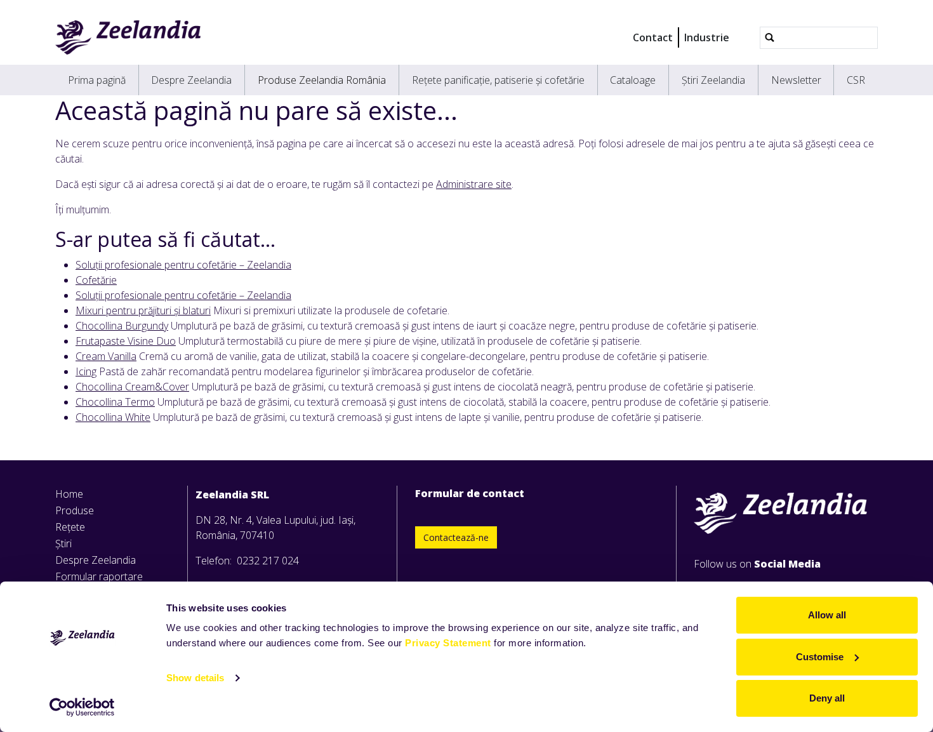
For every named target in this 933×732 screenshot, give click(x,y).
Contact (653, 37)
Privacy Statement (448, 642)
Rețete (70, 527)
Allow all (827, 614)
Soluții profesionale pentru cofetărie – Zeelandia (183, 265)
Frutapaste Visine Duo (126, 341)
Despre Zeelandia (191, 80)
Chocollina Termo (115, 402)
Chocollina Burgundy (122, 326)
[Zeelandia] (128, 37)
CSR (856, 80)
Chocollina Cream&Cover (132, 387)
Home (69, 494)
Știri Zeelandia (713, 80)
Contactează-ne (456, 537)
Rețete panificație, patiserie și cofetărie (498, 80)
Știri (63, 543)
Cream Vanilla (106, 356)
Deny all (827, 698)
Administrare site (474, 184)
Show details (195, 677)
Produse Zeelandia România (322, 80)
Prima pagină (97, 80)
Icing (86, 371)
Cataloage (633, 80)
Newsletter (796, 80)
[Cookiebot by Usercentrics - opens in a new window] (82, 707)
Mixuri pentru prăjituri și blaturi (143, 310)
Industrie (706, 37)
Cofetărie (96, 280)
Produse (74, 510)
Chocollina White (113, 417)
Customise (820, 656)
